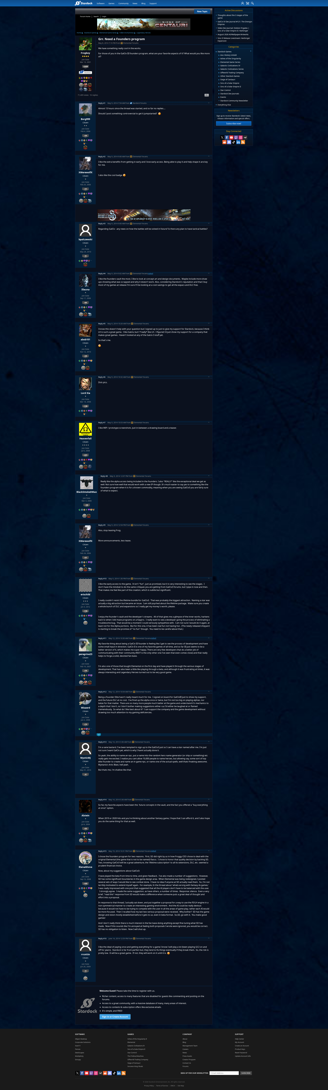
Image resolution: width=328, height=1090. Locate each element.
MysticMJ (85, 757)
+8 (85, 256)
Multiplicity (79, 1056)
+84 (85, 302)
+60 (86, 505)
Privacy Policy (149, 1086)
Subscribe (246, 1073)
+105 (85, 883)
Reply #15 (102, 851)
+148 (85, 406)
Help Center (239, 1039)
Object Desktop (81, 1039)
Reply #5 (101, 323)
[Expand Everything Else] (216, 104)
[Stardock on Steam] (245, 137)
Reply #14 (102, 799)
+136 (85, 611)
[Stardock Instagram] (240, 137)
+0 (85, 774)
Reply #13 (102, 742)
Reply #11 (102, 638)
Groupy (78, 1059)
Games (111, 3)
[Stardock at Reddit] (224, 142)
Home (79, 33)
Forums (185, 1066)
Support (153, 3)
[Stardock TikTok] (233, 142)
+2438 (85, 66)
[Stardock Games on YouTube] (231, 137)
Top (209, 103)
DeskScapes (79, 1052)
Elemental (131, 1042)
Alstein (85, 815)
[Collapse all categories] (250, 51)
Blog (143, 3)
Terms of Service (162, 1086)
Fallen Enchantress (127, 33)
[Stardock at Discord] (229, 142)
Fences (77, 1049)
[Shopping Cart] (247, 3)
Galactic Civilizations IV (136, 1046)
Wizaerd (85, 707)
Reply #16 (102, 938)
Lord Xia (85, 393)
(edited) (150, 273)
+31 (85, 189)
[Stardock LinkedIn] (238, 142)
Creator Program (189, 1059)
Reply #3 (101, 223)
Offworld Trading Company (137, 1059)
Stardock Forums (140, 103)
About (185, 1039)
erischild (85, 594)
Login (104, 16)
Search (96, 16)
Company (187, 1034)
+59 (85, 135)
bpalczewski (85, 239)
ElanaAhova (85, 866)
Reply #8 (104, 476)
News (135, 3)
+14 (85, 724)
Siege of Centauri (133, 1063)
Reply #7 (101, 422)
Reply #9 (101, 525)
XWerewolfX (85, 172)
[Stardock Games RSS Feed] (243, 142)
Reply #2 (101, 156)
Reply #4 (101, 273)
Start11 (78, 1046)
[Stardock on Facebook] (226, 137)
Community (124, 3)
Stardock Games (90, 33)
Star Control (132, 1052)
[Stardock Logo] (83, 3)
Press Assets (187, 1056)
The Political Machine (135, 1056)
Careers (185, 1049)
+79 (85, 670)
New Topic (202, 11)
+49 (85, 356)
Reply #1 (101, 103)
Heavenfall (85, 438)
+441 (85, 455)
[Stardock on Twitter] (222, 137)
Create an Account (242, 1046)
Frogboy (85, 52)
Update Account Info (243, 1056)
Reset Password (241, 1052)
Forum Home (85, 16)
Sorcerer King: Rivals (135, 1066)
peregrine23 (85, 654)
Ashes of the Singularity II (137, 1039)
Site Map (181, 1086)
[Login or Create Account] (242, 3)
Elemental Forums (131, 43)
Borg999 (85, 119)
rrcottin (85, 954)
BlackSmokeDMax (86, 491)
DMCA (173, 1086)
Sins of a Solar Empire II (136, 1049)
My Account (239, 1042)
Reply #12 (102, 691)
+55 (85, 828)
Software (100, 3)
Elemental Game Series (108, 33)
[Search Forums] (252, 3)
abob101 (85, 339)
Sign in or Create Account (115, 1016)
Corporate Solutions (82, 1042)
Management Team (190, 1046)
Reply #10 (102, 578)
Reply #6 (101, 377)
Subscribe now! (233, 123)
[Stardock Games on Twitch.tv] (236, 137)
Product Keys (240, 1049)
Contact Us (187, 1063)
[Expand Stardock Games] (216, 51)
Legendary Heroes (144, 33)
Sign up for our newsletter (194, 1073)
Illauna (85, 289)
